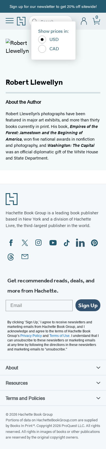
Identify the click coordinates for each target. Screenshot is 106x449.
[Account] (84, 21)
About (12, 367)
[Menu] (10, 20)
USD (54, 39)
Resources (17, 382)
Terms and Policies (25, 397)
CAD (54, 48)
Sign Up (88, 305)
